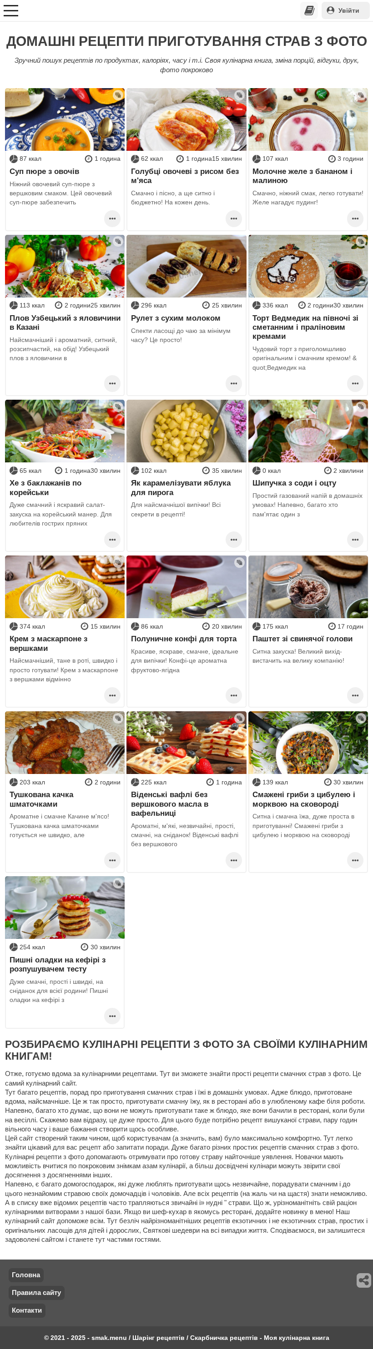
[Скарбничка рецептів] (309, 10)
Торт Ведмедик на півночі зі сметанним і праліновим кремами (305, 327)
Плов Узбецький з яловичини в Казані (65, 322)
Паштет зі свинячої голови (302, 639)
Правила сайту (36, 1292)
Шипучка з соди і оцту (294, 483)
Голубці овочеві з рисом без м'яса (185, 175)
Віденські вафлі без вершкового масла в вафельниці (169, 803)
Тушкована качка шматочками (41, 799)
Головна (26, 1275)
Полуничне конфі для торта (184, 639)
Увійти (348, 10)
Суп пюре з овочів (44, 171)
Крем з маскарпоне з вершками (48, 643)
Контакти (27, 1310)
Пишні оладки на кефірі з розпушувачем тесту (58, 964)
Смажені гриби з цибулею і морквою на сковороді (303, 799)
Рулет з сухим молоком (176, 318)
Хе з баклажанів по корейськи (45, 487)
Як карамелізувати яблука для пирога (181, 487)
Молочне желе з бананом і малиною (302, 175)
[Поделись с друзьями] (364, 1280)
